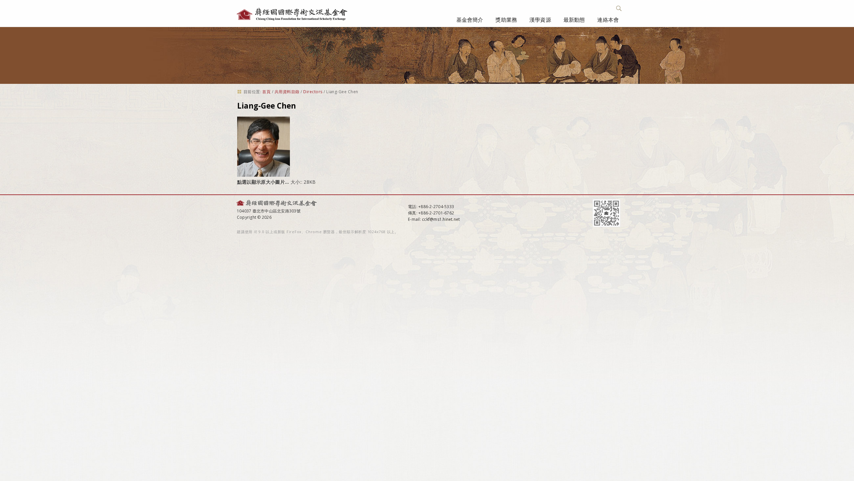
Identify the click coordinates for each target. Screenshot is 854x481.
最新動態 (574, 19)
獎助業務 (506, 19)
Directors (312, 92)
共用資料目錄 (287, 92)
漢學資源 (540, 19)
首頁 (266, 92)
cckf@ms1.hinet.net (441, 219)
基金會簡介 (469, 19)
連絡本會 (608, 19)
